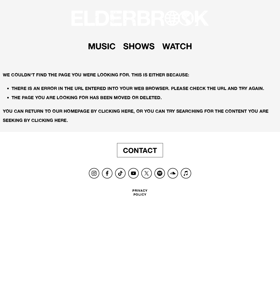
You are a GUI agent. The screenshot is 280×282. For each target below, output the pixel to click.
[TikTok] (120, 173)
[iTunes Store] (186, 173)
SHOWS (139, 46)
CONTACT (140, 150)
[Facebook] (107, 173)
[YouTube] (133, 173)
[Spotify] (159, 173)
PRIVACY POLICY (140, 192)
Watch (177, 46)
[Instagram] (94, 173)
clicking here (116, 111)
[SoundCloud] (173, 173)
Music (102, 46)
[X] (146, 173)
